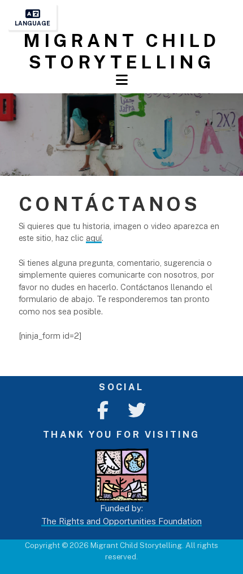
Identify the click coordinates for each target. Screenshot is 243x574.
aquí (94, 238)
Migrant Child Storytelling (121, 51)
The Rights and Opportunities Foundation (121, 521)
